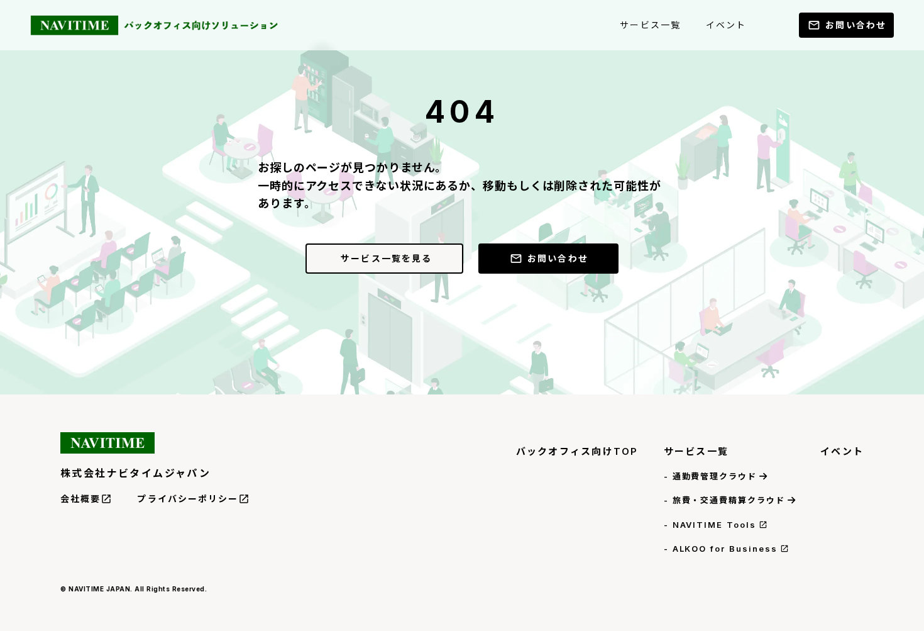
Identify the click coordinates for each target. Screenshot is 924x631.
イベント (842, 451)
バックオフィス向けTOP (577, 451)
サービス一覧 (696, 451)
